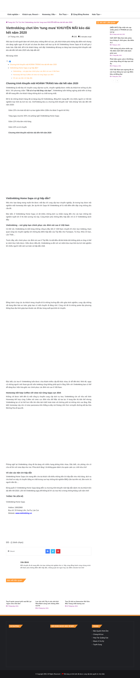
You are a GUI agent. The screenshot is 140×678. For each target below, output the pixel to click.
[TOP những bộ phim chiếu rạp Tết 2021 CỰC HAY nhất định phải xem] (102, 51)
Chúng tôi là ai (98, 634)
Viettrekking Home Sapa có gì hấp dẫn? (24, 68)
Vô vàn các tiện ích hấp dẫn (22, 78)
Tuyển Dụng (97, 644)
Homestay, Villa (48, 14)
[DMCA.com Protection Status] (70, 646)
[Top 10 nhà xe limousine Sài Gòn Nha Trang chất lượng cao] (78, 591)
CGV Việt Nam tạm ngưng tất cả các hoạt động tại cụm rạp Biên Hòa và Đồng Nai (121, 72)
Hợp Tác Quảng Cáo (100, 638)
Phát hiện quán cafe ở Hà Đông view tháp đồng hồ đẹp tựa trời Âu (121, 61)
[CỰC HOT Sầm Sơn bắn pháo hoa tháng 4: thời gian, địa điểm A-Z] (102, 41)
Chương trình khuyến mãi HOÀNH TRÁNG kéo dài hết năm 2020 (33, 64)
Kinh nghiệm (13, 14)
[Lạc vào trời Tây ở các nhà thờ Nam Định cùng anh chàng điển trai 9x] (49, 591)
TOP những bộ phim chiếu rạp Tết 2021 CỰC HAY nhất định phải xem (121, 51)
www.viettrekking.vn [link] (23, 513)
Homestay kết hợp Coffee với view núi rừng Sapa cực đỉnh (33, 74)
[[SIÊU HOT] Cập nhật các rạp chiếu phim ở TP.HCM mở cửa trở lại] (102, 30)
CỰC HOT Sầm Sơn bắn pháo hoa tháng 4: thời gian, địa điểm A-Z (122, 40)
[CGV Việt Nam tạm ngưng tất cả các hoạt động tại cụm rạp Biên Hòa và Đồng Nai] (102, 72)
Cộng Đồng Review (80, 14)
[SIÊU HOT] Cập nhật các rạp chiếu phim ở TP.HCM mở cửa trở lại (121, 30)
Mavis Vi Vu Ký (98, 641)
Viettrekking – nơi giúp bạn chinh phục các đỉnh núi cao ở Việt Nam (36, 71)
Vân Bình (24, 562)
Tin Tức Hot (20, 22)
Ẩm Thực (63, 14)
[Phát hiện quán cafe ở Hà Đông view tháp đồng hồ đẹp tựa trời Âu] (102, 62)
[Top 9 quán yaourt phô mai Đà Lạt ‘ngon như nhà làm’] (19, 591)
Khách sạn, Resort (30, 14)
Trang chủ (11, 22)
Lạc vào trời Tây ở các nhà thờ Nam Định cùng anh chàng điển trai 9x (47, 603)
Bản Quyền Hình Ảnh (100, 631)
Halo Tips (96, 14)
